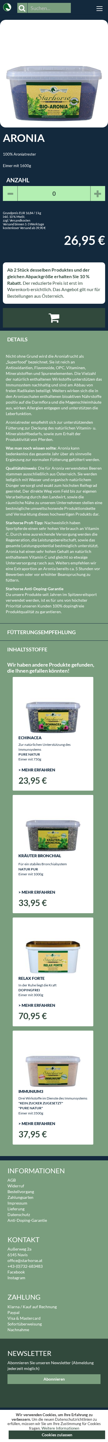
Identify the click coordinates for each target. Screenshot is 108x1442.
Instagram (16, 1277)
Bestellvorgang (20, 1191)
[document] (54, 1426)
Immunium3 (30, 1091)
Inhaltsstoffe (27, 649)
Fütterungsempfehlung (41, 632)
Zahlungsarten (20, 1197)
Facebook (16, 1271)
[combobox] (49, 8)
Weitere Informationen (60, 1428)
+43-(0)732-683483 (25, 1266)
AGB (11, 1180)
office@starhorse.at (24, 1260)
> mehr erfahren (36, 769)
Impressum (17, 1203)
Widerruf (15, 1185)
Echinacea (29, 737)
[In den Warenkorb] (54, 318)
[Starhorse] (7, 5)
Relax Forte (31, 978)
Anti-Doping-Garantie (27, 1220)
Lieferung (15, 1208)
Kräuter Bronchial (39, 855)
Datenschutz (18, 1214)
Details (17, 339)
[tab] (54, 339)
